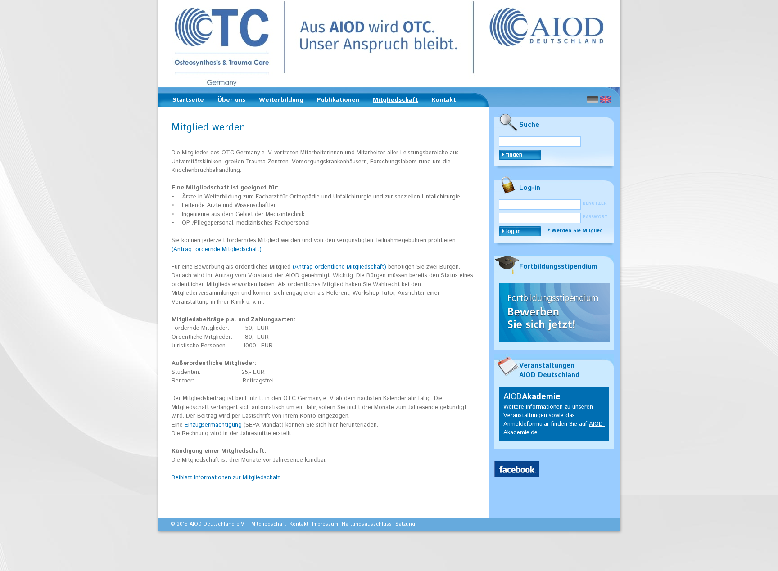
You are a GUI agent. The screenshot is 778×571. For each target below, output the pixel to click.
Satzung (405, 524)
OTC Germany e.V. (389, 43)
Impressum (325, 524)
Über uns (228, 101)
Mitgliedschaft (392, 101)
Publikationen (335, 101)
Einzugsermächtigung (213, 425)
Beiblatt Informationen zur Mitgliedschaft (226, 477)
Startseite (188, 99)
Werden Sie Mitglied (577, 230)
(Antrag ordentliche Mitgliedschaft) (340, 267)
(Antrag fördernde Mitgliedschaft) (217, 249)
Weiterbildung (278, 101)
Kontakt (443, 99)
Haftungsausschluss (367, 524)
